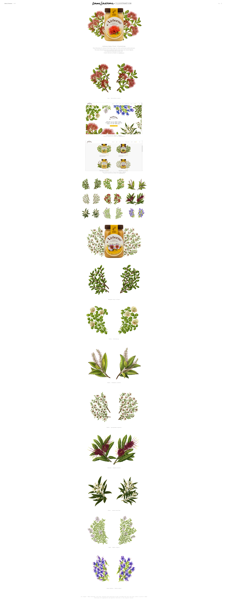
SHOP (15, 3)
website (120, 135)
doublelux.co (121, 52)
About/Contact (8, 3)
